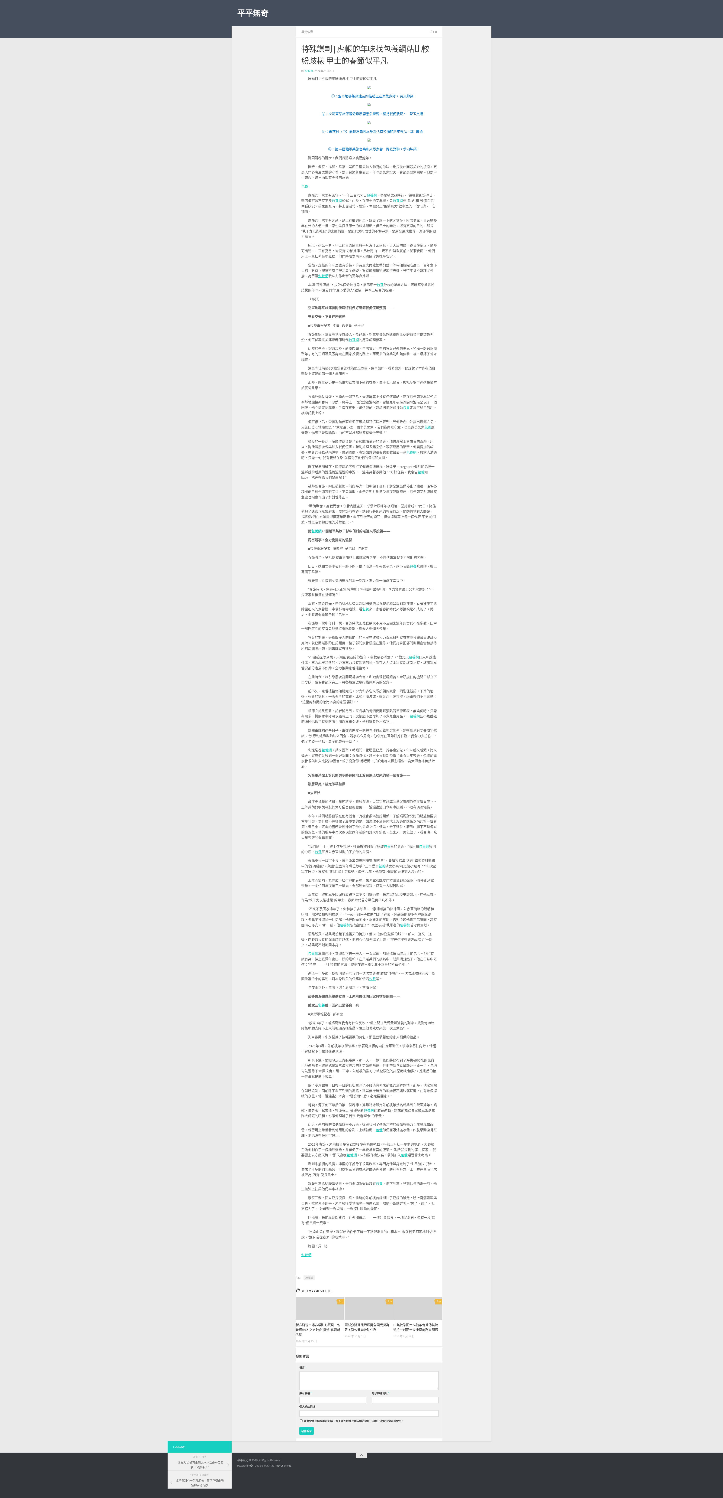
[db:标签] (309, 1277)
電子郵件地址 (380, 1393)
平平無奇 (252, 13)
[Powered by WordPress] (251, 1465)
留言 (302, 1367)
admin (309, 71)
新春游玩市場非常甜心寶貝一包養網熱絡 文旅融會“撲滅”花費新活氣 (318, 1329)
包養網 (372, 195)
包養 (304, 186)
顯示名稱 (305, 1393)
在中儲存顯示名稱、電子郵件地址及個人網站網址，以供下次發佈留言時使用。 (354, 1421)
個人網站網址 (307, 1406)
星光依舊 (307, 32)
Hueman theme (283, 1465)
